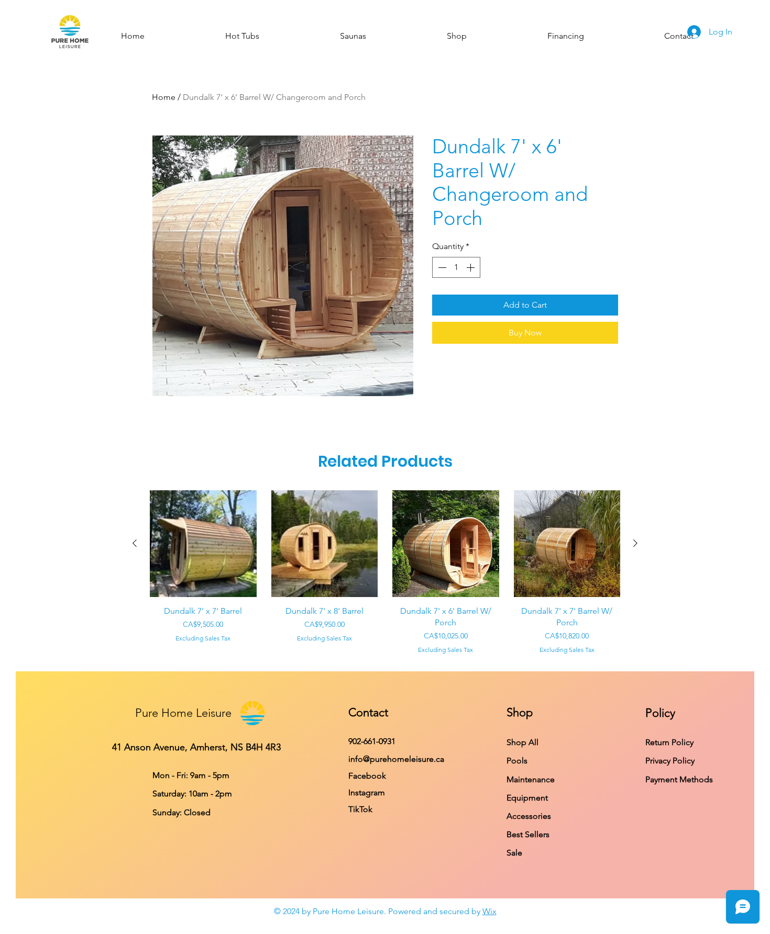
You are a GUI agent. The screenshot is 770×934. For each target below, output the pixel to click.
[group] (385, 572)
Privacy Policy (671, 761)
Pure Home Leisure (183, 713)
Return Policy (669, 742)
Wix (489, 911)
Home (163, 97)
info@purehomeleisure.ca (396, 759)
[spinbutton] (456, 267)
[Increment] (471, 267)
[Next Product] (635, 543)
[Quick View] (203, 543)
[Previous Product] (134, 543)
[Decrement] (441, 267)
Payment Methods (680, 779)
